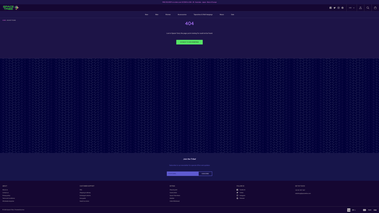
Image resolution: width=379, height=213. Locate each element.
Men (156, 14)
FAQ (81, 190)
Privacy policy (6, 195)
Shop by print (173, 190)
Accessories (182, 14)
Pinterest (242, 198)
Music (222, 14)
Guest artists (173, 192)
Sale (232, 14)
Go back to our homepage (189, 42)
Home (4, 20)
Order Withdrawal (175, 201)
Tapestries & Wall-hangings (203, 14)
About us (5, 190)
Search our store (84, 201)
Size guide (83, 198)
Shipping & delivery (85, 192)
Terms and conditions (8, 198)
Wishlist (172, 198)
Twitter (241, 192)
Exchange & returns (85, 195)
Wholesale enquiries (8, 201)
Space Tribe (10, 209)
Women (168, 14)
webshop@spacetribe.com (303, 193)
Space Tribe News (175, 195)
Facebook (242, 190)
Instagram (242, 195)
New (146, 14)
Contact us (5, 192)
